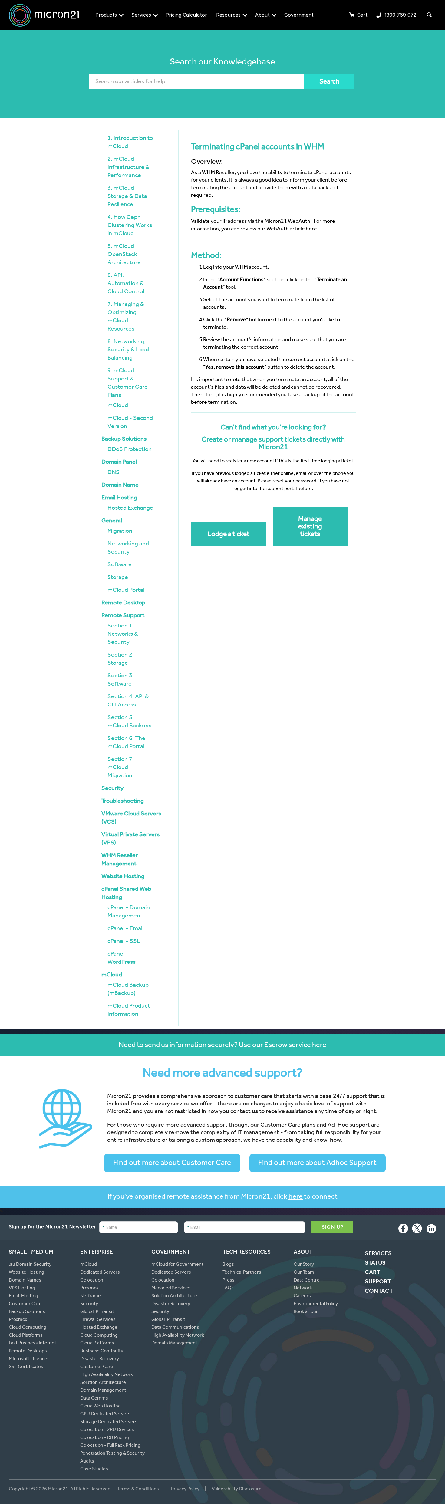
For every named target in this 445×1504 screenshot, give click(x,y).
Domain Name (120, 486)
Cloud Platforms (26, 1335)
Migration (119, 532)
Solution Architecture (103, 1383)
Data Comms (94, 1398)
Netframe (90, 1296)
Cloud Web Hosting (100, 1406)
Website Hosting (122, 877)
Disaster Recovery (99, 1359)
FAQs (228, 1288)
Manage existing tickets (310, 527)
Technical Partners (241, 1272)
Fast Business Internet (32, 1343)
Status (375, 1264)
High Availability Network (106, 1375)
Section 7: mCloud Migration (120, 768)
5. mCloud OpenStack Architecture (124, 255)
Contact (379, 1292)
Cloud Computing (27, 1327)
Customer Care (25, 1304)
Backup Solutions (124, 440)
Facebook (403, 1230)
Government (299, 15)
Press (228, 1280)
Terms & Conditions (138, 1489)
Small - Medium (31, 1253)
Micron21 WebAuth (287, 222)
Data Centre (307, 1280)
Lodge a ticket (228, 535)
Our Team (304, 1272)
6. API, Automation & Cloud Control (125, 284)
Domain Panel (119, 463)
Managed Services (170, 1288)
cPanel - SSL (123, 942)
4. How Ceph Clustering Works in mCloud (129, 226)
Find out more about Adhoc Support (317, 1163)
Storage (117, 578)
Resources (228, 15)
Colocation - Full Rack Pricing (110, 1445)
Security (112, 789)
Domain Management (103, 1390)
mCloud (117, 406)
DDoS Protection (129, 450)
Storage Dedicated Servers (108, 1422)
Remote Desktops (28, 1351)
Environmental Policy (316, 1304)
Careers (302, 1296)
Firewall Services (98, 1320)
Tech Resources (246, 1253)
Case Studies (94, 1469)
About (262, 15)
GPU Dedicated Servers (105, 1414)
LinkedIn (431, 1230)
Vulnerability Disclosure (237, 1489)
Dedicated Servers (100, 1272)
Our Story (304, 1264)
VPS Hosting (22, 1288)
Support (378, 1282)
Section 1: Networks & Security (122, 635)
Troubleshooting (122, 802)
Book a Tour (306, 1312)
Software (119, 565)
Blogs (228, 1264)
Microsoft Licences (29, 1359)
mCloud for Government (177, 1264)
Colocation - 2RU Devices (107, 1430)
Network (303, 1288)
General (111, 521)
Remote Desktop (123, 604)
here (319, 1045)
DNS (113, 473)
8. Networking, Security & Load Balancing (128, 350)
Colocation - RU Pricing (104, 1438)
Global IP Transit (97, 1312)
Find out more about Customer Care (172, 1163)
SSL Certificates (26, 1367)
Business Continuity (101, 1351)
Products (106, 15)
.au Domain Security (30, 1264)
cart (372, 1273)
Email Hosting (119, 498)
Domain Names (25, 1280)
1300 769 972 (396, 15)
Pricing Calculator (186, 15)
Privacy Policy (185, 1489)
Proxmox (18, 1320)
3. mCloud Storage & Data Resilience (127, 197)
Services (141, 15)
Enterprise (96, 1253)
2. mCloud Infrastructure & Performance (128, 168)
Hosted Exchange (130, 509)
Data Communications (175, 1327)
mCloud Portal (125, 591)
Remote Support (123, 616)
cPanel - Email (125, 929)
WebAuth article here (291, 229)
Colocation (91, 1280)
